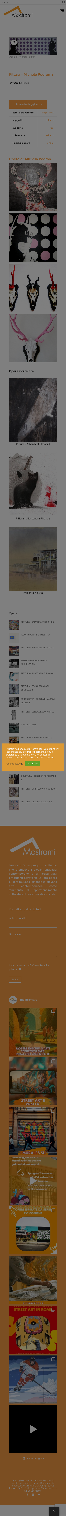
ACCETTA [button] (33, 763)
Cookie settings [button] (14, 763)
